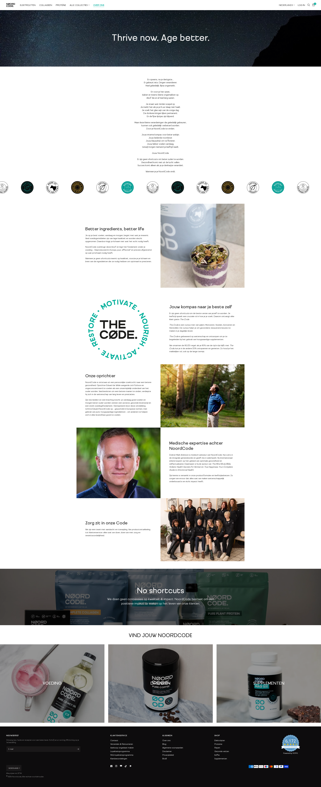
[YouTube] (121, 766)
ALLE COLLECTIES (79, 5)
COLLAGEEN (45, 5)
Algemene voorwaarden (172, 748)
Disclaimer (167, 751)
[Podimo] (131, 766)
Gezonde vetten (221, 751)
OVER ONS (98, 5)
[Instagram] (116, 766)
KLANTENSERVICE (118, 735)
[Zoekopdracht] (308, 5)
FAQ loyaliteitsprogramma (121, 755)
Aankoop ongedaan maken (122, 748)
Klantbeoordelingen (118, 758)
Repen (217, 748)
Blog (164, 744)
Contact (114, 740)
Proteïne (218, 744)
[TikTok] (126, 766)
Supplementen (220, 758)
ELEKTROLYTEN (27, 5)
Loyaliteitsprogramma (120, 751)
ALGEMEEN (167, 735)
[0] (313, 5)
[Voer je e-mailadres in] (78, 749)
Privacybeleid (168, 755)
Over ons (166, 740)
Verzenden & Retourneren (121, 744)
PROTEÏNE (61, 5)
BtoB (164, 758)
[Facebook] (111, 766)
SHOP (217, 735)
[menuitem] (27, 5)
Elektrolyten (219, 740)
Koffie (217, 755)
